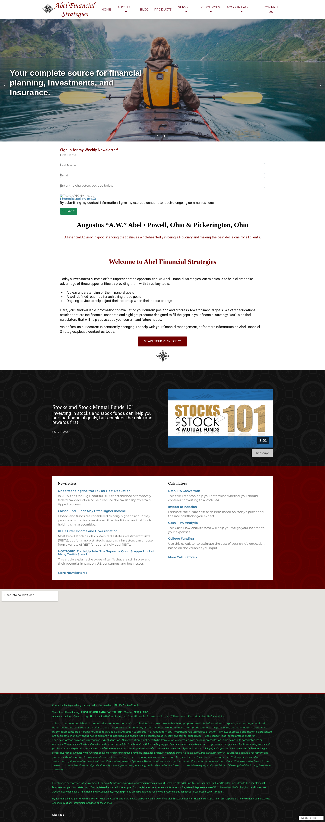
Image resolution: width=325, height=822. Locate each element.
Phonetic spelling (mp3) (78, 198)
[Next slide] (321, 84)
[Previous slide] (4, 84)
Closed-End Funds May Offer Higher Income (92, 511)
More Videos (61, 431)
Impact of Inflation (182, 507)
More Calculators (182, 557)
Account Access (241, 7)
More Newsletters (73, 573)
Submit (68, 211)
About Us (126, 7)
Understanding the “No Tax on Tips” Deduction (94, 491)
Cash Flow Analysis (183, 523)
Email (64, 175)
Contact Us (270, 9)
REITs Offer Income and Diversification (88, 531)
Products (163, 9)
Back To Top (309, 817)
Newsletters (67, 483)
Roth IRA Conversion (184, 491)
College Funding (181, 538)
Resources (210, 7)
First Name (68, 155)
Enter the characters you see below (86, 185)
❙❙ (165, 136)
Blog (144, 9)
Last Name (68, 165)
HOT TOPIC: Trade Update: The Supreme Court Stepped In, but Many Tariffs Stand (106, 553)
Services (186, 7)
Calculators (177, 483)
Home (106, 9)
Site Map (58, 814)
